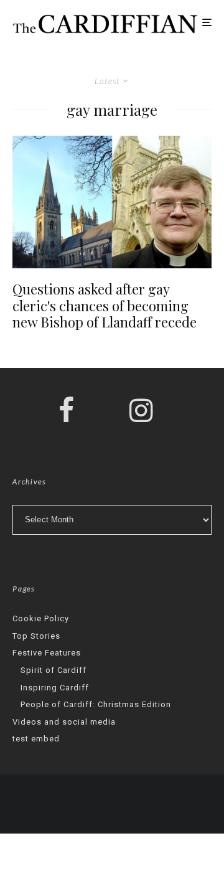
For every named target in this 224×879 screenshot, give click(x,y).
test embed (36, 738)
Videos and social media (64, 721)
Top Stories (36, 636)
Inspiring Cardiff (55, 687)
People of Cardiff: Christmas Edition (96, 704)
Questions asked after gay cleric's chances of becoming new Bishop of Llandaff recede (104, 305)
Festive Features (46, 652)
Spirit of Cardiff (53, 670)
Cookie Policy (40, 618)
